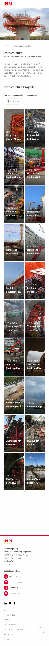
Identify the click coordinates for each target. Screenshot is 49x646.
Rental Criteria (9, 634)
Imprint (7, 610)
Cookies (7, 639)
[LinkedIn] (6, 603)
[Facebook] (14, 603)
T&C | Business (10, 625)
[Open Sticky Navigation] (42, 630)
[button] (19, 46)
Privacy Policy (9, 615)
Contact (7, 620)
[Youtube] (10, 603)
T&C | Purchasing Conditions (15, 629)
